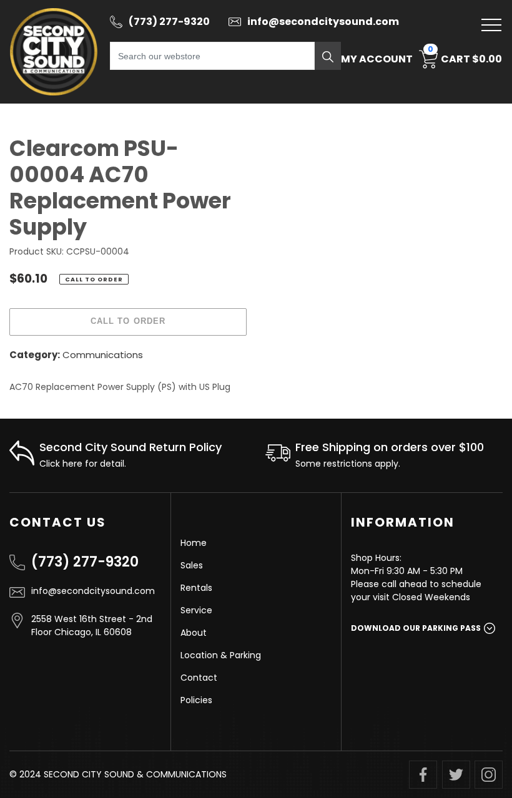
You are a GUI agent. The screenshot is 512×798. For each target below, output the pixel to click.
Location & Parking (220, 655)
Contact (198, 677)
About (193, 632)
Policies (196, 700)
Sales (191, 565)
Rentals (196, 587)
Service (196, 610)
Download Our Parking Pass (416, 628)
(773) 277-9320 (85, 562)
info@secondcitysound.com (93, 591)
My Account (377, 59)
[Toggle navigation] (491, 25)
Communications (102, 354)
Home (193, 543)
